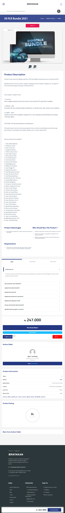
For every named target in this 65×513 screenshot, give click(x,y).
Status (11, 500)
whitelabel (37, 397)
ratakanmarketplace (33, 490)
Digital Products (50, 18)
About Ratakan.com (14, 487)
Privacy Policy (13, 497)
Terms (11, 495)
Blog (11, 492)
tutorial (43, 397)
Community (30, 501)
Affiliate (47, 490)
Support (12, 502)
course (19, 397)
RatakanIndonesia (32, 487)
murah (24, 397)
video (9, 397)
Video (59, 18)
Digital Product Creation (51, 487)
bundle (13, 397)
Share (32, 25)
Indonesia (10, 451)
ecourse (5, 397)
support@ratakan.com (13, 475)
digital (28, 397)
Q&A (11, 490)
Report (14, 336)
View (32, 363)
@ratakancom (31, 492)
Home (42, 18)
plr (16, 397)
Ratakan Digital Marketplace (30, 495)
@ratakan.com (31, 499)
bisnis (32, 397)
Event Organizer (49, 495)
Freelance (47, 492)
